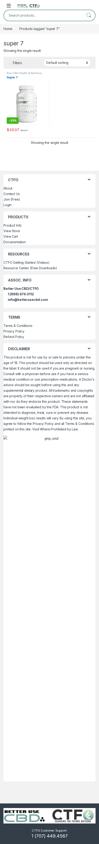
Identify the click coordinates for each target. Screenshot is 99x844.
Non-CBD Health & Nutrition (24, 73)
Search (88, 15)
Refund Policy (13, 337)
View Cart (10, 236)
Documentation (14, 242)
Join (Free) (11, 199)
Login (7, 205)
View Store (11, 231)
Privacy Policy (13, 331)
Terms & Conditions (17, 326)
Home (7, 29)
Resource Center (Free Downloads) (30, 268)
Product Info (12, 225)
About (7, 188)
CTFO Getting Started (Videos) (26, 262)
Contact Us (11, 194)
